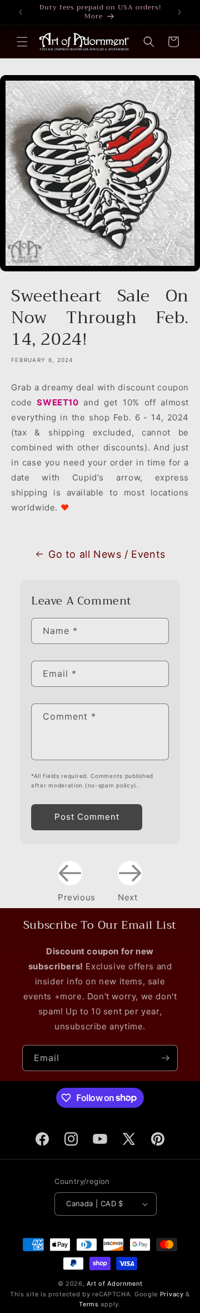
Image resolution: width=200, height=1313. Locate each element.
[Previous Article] (70, 873)
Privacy (172, 1294)
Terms (89, 1304)
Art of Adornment (114, 1283)
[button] (22, 41)
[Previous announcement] (20, 12)
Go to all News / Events (107, 554)
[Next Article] (130, 873)
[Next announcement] (179, 12)
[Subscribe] (165, 1058)
